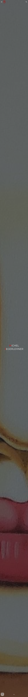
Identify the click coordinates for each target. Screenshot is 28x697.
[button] (1, 2)
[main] (14, 348)
